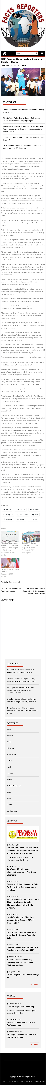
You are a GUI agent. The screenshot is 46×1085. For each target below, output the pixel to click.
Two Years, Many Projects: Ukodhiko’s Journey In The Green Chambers (21, 872)
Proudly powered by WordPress (12, 1081)
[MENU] (42, 53)
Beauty (9, 729)
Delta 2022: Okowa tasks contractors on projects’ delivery (30, 545)
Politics (9, 779)
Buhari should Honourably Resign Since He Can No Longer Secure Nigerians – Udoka (34, 591)
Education (10, 748)
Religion (9, 792)
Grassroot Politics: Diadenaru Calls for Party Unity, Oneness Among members (22, 887)
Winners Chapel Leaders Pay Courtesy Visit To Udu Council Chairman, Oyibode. (20, 962)
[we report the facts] (4, 53)
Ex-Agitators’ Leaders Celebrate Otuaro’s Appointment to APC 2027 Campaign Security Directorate (22, 710)
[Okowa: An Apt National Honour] (10, 563)
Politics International (14, 786)
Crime (9, 742)
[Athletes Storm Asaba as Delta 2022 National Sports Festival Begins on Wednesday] (10, 536)
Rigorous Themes (39, 1081)
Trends (9, 805)
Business (10, 735)
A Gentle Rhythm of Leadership (20, 1006)
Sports (9, 798)
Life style (10, 773)
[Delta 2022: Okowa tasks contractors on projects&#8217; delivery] (31, 536)
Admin (23, 66)
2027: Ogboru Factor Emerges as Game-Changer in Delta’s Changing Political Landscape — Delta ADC (20, 690)
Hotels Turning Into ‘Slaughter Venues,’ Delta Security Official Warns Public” (20, 920)
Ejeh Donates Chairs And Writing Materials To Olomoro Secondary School (21, 935)
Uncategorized (14, 582)
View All (34, 984)
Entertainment (11, 754)
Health (9, 767)
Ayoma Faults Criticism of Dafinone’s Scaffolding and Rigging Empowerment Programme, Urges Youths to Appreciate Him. (23, 129)
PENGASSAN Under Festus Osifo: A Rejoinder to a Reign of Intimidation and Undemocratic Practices (22, 851)
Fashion (9, 761)
